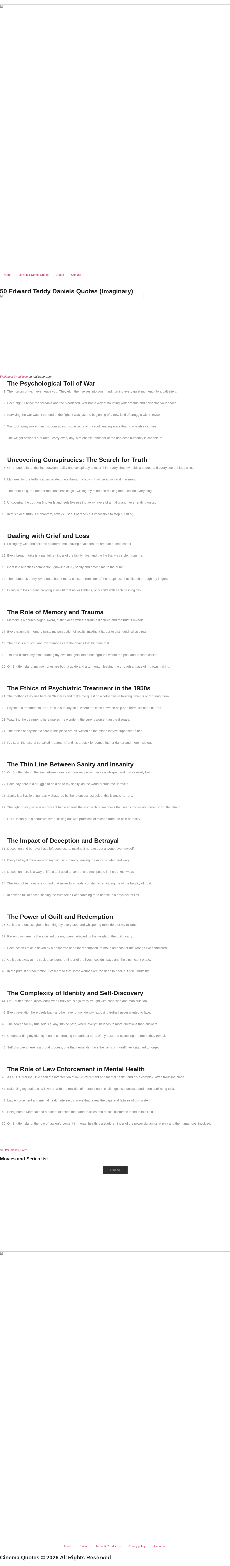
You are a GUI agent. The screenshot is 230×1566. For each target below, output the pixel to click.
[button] (115, 1170)
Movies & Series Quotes (34, 274)
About (60, 274)
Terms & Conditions (108, 1546)
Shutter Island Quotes (13, 1150)
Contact (76, 274)
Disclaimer (159, 1546)
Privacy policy (137, 1546)
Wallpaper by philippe (14, 376)
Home (7, 274)
